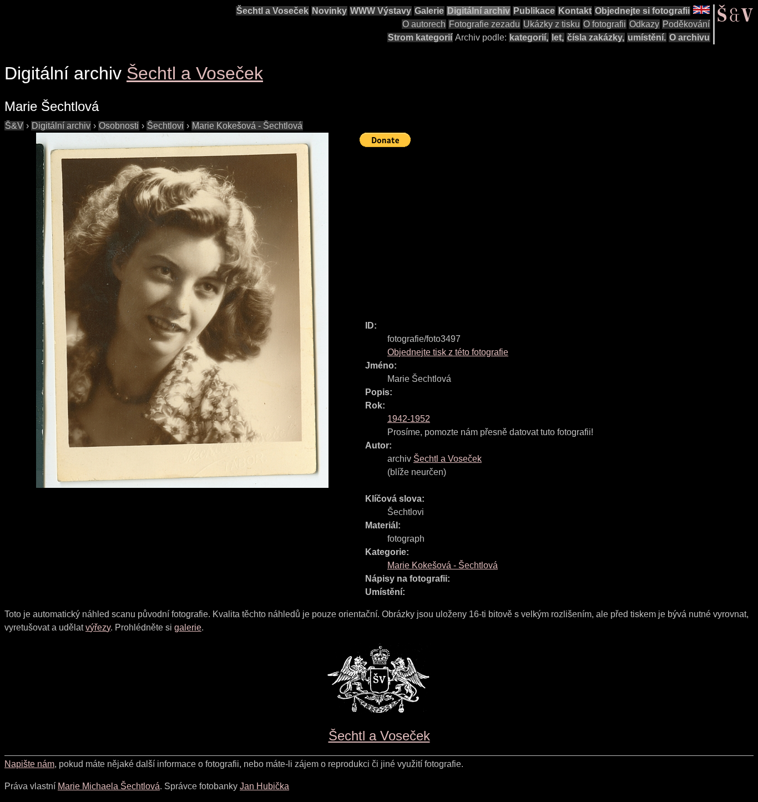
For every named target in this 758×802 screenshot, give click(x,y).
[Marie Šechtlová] (182, 310)
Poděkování (686, 24)
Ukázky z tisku (551, 24)
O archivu (689, 37)
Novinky (329, 11)
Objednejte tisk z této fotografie (447, 352)
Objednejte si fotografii (642, 11)
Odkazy (644, 24)
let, (558, 37)
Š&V (14, 125)
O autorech (424, 24)
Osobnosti (119, 125)
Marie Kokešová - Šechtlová (247, 125)
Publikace (534, 11)
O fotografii (604, 24)
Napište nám (29, 764)
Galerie (429, 11)
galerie (187, 627)
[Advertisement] (559, 228)
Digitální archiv (478, 11)
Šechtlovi (165, 125)
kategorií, (528, 37)
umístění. (647, 37)
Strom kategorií (420, 37)
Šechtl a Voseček (272, 11)
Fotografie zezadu (484, 24)
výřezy (97, 627)
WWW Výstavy (380, 11)
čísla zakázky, (595, 37)
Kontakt (575, 11)
